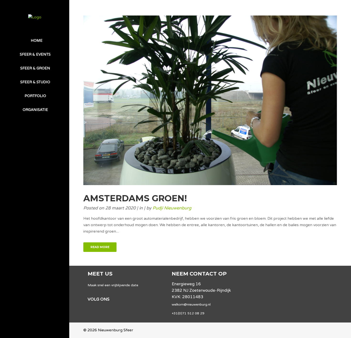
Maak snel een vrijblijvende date (113, 285)
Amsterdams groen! (135, 198)
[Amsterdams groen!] (210, 100)
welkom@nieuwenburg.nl (191, 304)
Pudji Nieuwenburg (172, 208)
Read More (99, 247)
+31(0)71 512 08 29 (188, 313)
